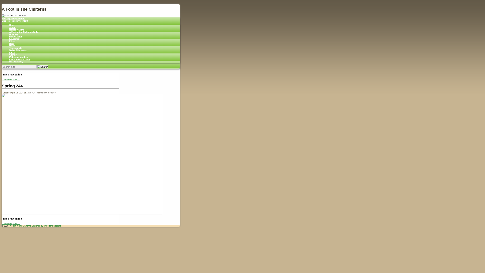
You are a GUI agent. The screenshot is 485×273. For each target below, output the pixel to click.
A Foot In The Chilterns (24, 9)
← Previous (7, 79)
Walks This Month (18, 50)
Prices (12, 41)
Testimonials (15, 48)
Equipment (14, 39)
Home (12, 25)
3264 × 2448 (32, 93)
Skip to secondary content (15, 21)
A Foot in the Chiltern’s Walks (24, 32)
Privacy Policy (16, 61)
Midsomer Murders (18, 57)
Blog (11, 43)
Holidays (13, 34)
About (12, 27)
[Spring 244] (82, 214)
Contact (13, 55)
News (12, 46)
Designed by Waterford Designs (46, 226)
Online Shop (15, 36)
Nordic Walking (16, 30)
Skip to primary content (13, 18)
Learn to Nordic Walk (19, 59)
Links (12, 52)
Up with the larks (48, 93)
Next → (16, 79)
